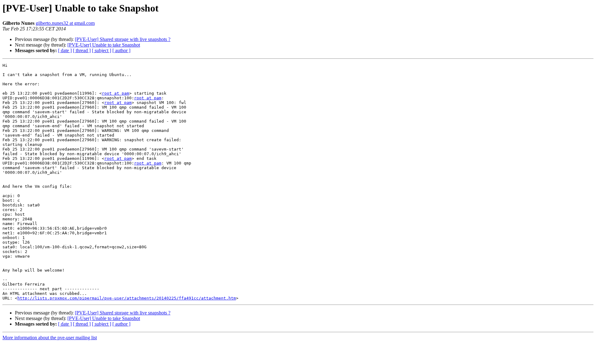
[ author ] (121, 50)
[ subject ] (101, 50)
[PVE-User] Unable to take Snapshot (103, 44)
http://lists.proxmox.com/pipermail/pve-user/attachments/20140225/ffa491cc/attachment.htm (126, 298)
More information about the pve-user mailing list (49, 337)
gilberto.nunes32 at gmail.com (65, 23)
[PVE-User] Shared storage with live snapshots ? (122, 39)
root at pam (115, 93)
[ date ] (65, 50)
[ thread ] (82, 50)
